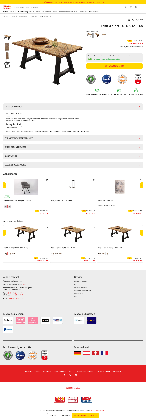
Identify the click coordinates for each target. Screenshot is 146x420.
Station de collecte (81, 281)
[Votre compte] (126, 7)
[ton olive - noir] (9, 206)
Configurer (65, 416)
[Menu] (140, 7)
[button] (97, 91)
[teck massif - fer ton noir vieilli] (103, 35)
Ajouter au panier (116, 66)
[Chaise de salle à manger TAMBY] (26, 187)
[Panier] (135, 7)
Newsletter (47, 371)
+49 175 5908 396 (18, 295)
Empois (37, 371)
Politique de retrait (80, 287)
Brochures (117, 371)
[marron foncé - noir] (6, 206)
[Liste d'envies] (131, 7)
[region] (43, 61)
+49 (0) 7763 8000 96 (15, 293)
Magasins (28, 371)
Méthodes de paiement (82, 290)
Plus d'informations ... (98, 410)
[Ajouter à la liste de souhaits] (141, 20)
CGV (71, 371)
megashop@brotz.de (16, 298)
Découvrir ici (100, 2)
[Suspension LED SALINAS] (73, 187)
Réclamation (78, 293)
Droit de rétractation (103, 371)
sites (24, 284)
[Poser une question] (133, 20)
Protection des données (84, 371)
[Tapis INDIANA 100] (120, 187)
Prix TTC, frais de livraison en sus (131, 46)
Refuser (52, 416)
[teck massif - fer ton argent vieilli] (89, 35)
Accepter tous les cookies (85, 416)
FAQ (75, 284)
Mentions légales (60, 371)
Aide (75, 296)
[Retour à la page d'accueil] (7, 7)
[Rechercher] (120, 7)
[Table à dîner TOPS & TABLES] (47, 61)
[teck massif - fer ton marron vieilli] (96, 35)
